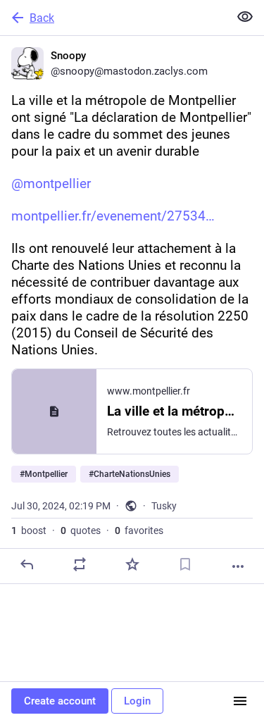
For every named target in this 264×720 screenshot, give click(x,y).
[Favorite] (132, 564)
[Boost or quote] (79, 564)
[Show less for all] (245, 17)
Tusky (164, 505)
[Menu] (240, 701)
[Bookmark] (185, 564)
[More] (238, 566)
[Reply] (26, 564)
